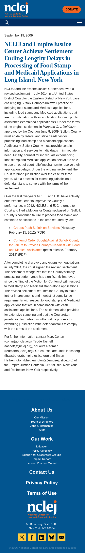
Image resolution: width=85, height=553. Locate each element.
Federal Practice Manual (41, 463)
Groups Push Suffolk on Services (36, 227)
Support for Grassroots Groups (41, 454)
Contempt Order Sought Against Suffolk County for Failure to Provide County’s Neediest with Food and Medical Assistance (44, 245)
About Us (41, 410)
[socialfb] (32, 537)
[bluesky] (52, 537)
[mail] (61, 537)
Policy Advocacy (42, 450)
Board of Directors (41, 421)
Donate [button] (71, 9)
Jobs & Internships (41, 425)
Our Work (42, 439)
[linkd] (42, 537)
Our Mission (41, 417)
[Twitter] (22, 537)
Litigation (41, 446)
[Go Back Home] (16, 9)
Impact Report (42, 458)
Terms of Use (42, 493)
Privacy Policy (42, 482)
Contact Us (41, 472)
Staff (42, 429)
